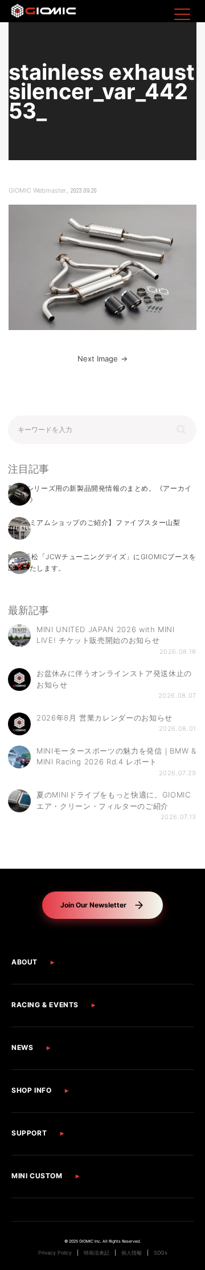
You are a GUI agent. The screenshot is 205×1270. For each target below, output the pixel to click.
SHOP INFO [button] (31, 1090)
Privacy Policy (55, 1253)
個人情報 (131, 1253)
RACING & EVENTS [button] (45, 1004)
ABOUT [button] (24, 962)
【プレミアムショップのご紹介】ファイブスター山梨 (94, 522)
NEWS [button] (22, 1047)
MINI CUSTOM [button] (37, 1175)
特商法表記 (96, 1253)
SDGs (160, 1253)
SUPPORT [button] (29, 1133)
